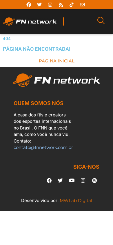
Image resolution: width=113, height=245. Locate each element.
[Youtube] (72, 180)
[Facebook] (28, 4)
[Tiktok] (71, 4)
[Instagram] (50, 4)
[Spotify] (94, 180)
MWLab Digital (76, 200)
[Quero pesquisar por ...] (101, 21)
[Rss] (60, 4)
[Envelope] (82, 4)
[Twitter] (39, 4)
